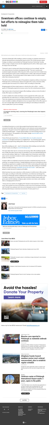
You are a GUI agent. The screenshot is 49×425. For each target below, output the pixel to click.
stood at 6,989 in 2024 (37, 133)
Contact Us (30, 409)
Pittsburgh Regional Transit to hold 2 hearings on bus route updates (25, 274)
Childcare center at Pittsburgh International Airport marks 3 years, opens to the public (32, 378)
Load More (24, 400)
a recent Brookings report (24, 147)
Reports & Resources (42, 409)
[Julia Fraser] (4, 206)
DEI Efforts (20, 415)
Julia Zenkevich (24, 364)
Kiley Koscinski (23, 343)
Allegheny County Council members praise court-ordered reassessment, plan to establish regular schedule (33, 359)
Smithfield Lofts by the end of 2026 (26, 167)
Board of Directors (22, 414)
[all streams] (47, 6)
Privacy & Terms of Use (41, 412)
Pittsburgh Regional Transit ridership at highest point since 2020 (24, 249)
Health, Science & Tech (25, 334)
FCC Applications (41, 413)
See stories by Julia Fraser (15, 210)
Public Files (40, 410)
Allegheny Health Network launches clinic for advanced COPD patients (25, 266)
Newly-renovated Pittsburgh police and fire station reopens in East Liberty (26, 241)
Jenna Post (23, 383)
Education (23, 374)
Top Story (23, 193)
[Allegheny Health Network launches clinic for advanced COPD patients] (5, 268)
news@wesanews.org (33, 325)
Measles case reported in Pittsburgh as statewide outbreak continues (33, 338)
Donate (44, 2)
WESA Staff (20, 413)
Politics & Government (25, 354)
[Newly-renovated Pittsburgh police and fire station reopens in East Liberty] (5, 243)
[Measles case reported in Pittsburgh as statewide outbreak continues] (11, 339)
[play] (3, 6)
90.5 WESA (20, 409)
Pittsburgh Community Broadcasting (21, 411)
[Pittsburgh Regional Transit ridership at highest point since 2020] (5, 251)
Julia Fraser (10, 29)
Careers (29, 410)
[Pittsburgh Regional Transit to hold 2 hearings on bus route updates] (5, 276)
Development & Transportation (7, 14)
